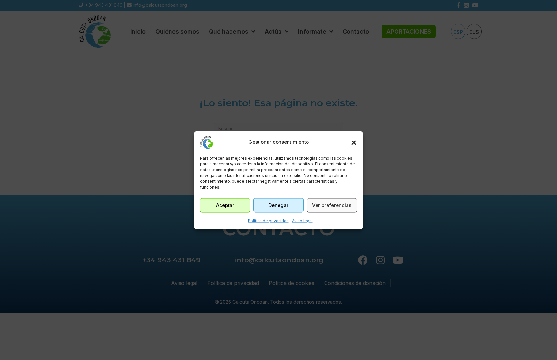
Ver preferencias (331, 205)
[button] (353, 142)
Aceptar (225, 205)
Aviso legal (302, 220)
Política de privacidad (268, 220)
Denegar (278, 205)
